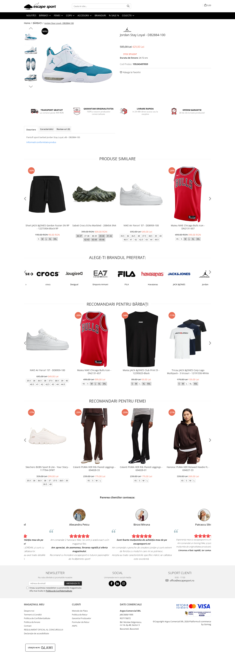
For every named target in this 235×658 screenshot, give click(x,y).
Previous (30, 28)
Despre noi (29, 610)
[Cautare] (128, 6)
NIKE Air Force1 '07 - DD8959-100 (141, 225)
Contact (27, 625)
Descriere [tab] (31, 129)
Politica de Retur (79, 614)
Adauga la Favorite (131, 72)
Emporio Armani (91, 284)
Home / (28, 23)
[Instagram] (123, 583)
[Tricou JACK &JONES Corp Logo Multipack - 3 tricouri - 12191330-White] (188, 339)
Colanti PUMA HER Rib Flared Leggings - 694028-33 (94, 469)
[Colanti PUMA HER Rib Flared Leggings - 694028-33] (94, 436)
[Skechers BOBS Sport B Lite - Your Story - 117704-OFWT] (47, 436)
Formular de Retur (80, 622)
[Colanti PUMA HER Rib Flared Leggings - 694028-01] (141, 436)
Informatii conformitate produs (41, 142)
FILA (117, 284)
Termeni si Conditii (33, 614)
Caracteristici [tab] (46, 129)
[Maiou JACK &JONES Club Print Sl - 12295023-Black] (141, 339)
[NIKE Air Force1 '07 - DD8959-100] (141, 194)
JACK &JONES (170, 284)
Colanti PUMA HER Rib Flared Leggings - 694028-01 (141, 469)
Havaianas (144, 284)
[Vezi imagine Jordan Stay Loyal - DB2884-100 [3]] (30, 77)
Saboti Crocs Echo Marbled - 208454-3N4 (94, 225)
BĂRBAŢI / (38, 23)
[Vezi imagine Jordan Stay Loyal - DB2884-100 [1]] (30, 50)
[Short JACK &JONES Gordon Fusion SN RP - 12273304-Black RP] (47, 194)
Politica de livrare (32, 622)
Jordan (196, 284)
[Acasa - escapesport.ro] (40, 6)
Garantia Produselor (81, 618)
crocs (38, 284)
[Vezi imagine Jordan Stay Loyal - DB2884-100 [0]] (30, 37)
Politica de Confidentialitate (59, 590)
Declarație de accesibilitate (36, 633)
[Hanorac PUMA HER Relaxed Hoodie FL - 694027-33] (188, 436)
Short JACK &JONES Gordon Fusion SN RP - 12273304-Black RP (47, 227)
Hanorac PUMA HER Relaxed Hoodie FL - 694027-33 (188, 469)
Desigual (65, 284)
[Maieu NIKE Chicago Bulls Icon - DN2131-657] (188, 194)
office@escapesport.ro (181, 580)
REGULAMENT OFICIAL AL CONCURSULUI (43, 629)
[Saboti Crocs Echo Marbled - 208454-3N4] (94, 194)
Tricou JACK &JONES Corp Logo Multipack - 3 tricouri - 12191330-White (188, 372)
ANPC (74, 625)
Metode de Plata (80, 610)
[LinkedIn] (117, 583)
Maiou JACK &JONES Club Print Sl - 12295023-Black (141, 372)
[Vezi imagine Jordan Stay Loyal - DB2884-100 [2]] (30, 64)
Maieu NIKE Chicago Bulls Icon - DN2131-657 (188, 227)
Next (30, 86)
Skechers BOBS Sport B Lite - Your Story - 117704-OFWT (47, 469)
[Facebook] (111, 583)
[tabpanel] (77, 65)
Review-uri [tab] (63, 129)
